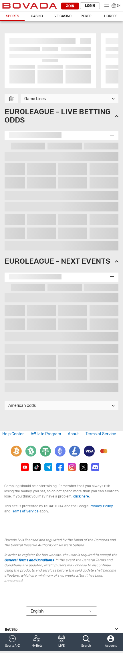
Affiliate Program (46, 434)
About (73, 434)
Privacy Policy (101, 506)
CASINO (37, 16)
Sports (12, 16)
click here (81, 496)
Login (90, 6)
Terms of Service (101, 434)
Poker (86, 16)
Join (70, 6)
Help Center (13, 434)
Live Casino (61, 16)
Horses (110, 16)
